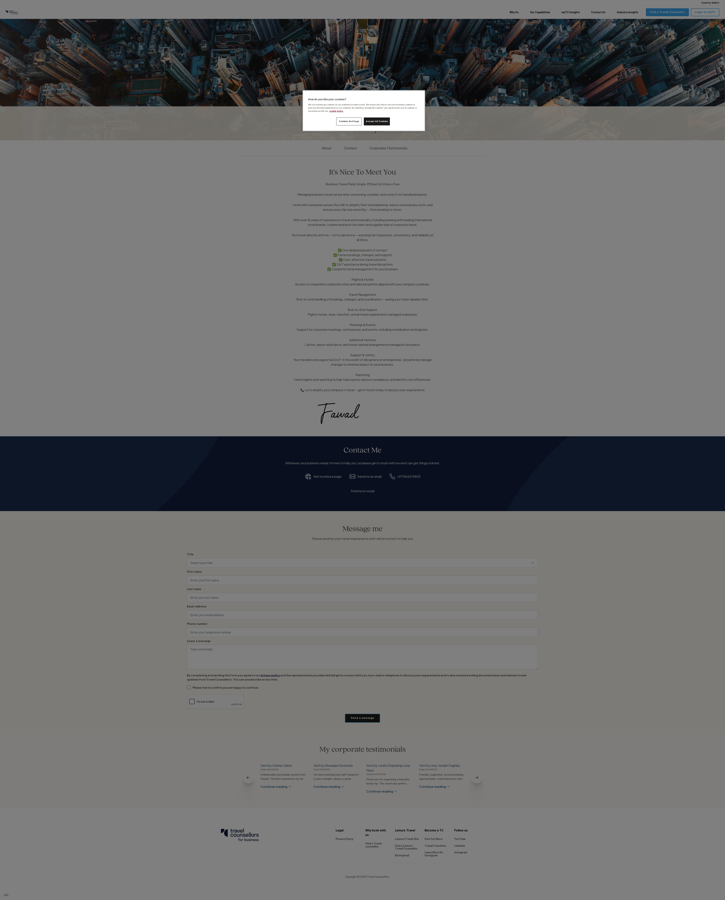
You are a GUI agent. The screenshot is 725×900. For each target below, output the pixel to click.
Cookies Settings (349, 121)
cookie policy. (336, 111)
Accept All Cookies (377, 121)
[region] (363, 110)
